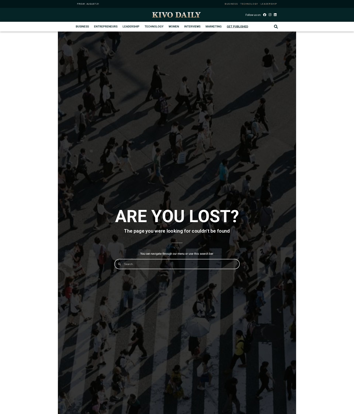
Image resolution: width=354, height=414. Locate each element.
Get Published (237, 26)
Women (174, 26)
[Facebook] (264, 14)
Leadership (131, 26)
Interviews (192, 26)
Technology (154, 26)
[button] (276, 27)
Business (82, 26)
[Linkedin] (275, 14)
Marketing (214, 26)
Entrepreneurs (105, 26)
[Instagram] (269, 14)
